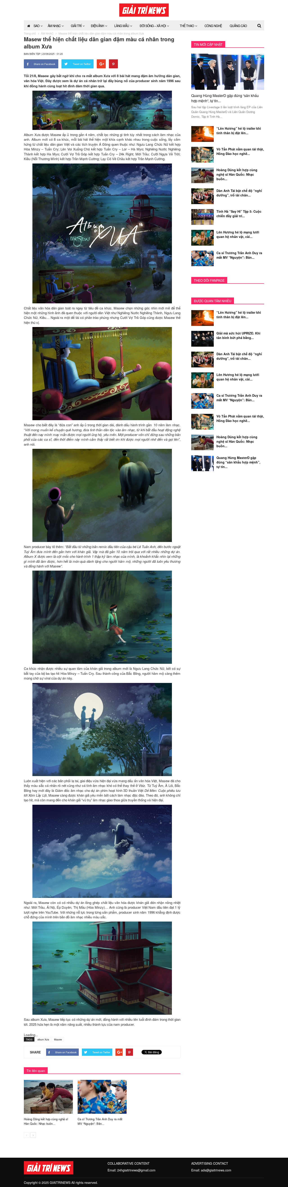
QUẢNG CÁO (238, 25)
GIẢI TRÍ (76, 25)
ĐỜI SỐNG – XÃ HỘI (153, 25)
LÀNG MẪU (121, 25)
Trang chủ (30, 33)
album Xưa (43, 1039)
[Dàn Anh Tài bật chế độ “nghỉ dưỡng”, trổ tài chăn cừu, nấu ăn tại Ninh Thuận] (202, 196)
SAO (36, 25)
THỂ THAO (187, 25)
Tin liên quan (36, 1070)
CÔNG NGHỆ (213, 25)
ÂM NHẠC (54, 25)
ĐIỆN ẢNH (97, 25)
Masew (58, 1039)
